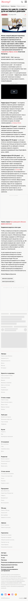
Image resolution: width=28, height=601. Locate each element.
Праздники (5, 488)
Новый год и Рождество (7, 493)
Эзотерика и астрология (7, 473)
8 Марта (3, 495)
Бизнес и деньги (5, 458)
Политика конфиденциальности (12, 562)
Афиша (3, 523)
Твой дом (4, 415)
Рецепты (3, 431)
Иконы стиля (4, 404)
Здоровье (4, 14)
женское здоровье (7, 278)
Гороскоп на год (5, 542)
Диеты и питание (5, 385)
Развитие (4, 456)
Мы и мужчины (5, 444)
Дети (2, 451)
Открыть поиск (22, 2)
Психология (4, 463)
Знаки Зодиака (4, 544)
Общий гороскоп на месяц (7, 539)
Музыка (3, 365)
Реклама (4, 560)
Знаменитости (4, 358)
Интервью (3, 368)
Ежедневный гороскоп (6, 547)
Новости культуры (5, 527)
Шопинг (3, 409)
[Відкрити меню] (26, 2)
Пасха (2, 500)
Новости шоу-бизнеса (6, 356)
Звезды (3, 354)
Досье (2, 363)
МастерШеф (4, 515)
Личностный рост (5, 461)
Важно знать (4, 466)
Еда (2, 434)
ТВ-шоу (3, 508)
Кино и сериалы (5, 525)
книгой (17, 169)
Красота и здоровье (7, 373)
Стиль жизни (5, 471)
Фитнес (3, 392)
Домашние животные (6, 419)
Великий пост (4, 498)
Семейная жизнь (5, 449)
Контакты (4, 555)
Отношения (5, 442)
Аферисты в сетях (5, 517)
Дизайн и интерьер (6, 417)
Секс (2, 446)
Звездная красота (5, 360)
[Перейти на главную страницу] (5, 2)
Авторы (3, 553)
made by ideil (23, 598)
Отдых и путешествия (6, 476)
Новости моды (4, 399)
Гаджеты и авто (5, 483)
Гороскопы (4, 533)
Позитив (3, 480)
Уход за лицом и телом (6, 375)
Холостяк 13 (4, 512)
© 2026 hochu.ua (5, 598)
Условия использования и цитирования (9, 570)
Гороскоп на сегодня (6, 535)
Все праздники (5, 502)
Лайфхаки (3, 424)
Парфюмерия (4, 389)
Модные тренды (5, 407)
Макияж (3, 380)
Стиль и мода (5, 397)
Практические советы (6, 402)
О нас (3, 557)
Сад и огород (4, 421)
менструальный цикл (8, 281)
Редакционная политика (9, 565)
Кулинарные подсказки (7, 436)
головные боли (16, 123)
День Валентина (5, 490)
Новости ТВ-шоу (5, 510)
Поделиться (25, 14)
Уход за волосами (5, 378)
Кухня (3, 429)
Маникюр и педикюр (6, 382)
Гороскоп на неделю (6, 537)
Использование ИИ (7, 567)
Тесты (2, 478)
